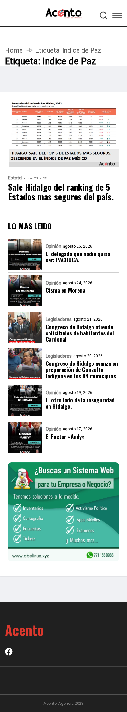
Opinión (53, 246)
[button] (117, 16)
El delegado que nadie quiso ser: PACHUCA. (78, 257)
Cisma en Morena (65, 290)
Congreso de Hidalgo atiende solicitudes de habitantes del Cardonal (80, 333)
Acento (24, 630)
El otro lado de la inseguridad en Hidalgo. (80, 403)
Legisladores (59, 319)
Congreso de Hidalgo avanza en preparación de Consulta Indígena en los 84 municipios (82, 369)
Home (14, 50)
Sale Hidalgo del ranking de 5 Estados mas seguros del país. (61, 192)
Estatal (15, 178)
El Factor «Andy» (65, 436)
